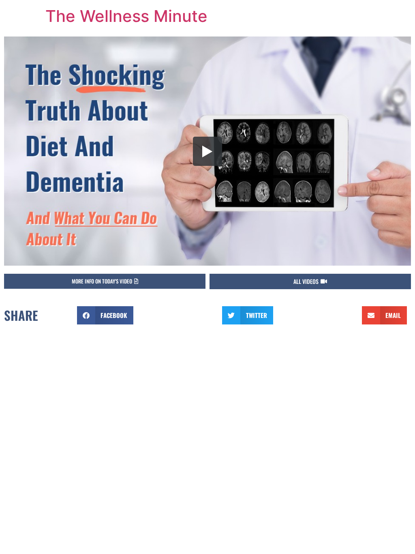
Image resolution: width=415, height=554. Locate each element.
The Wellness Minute (126, 16)
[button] (310, 281)
